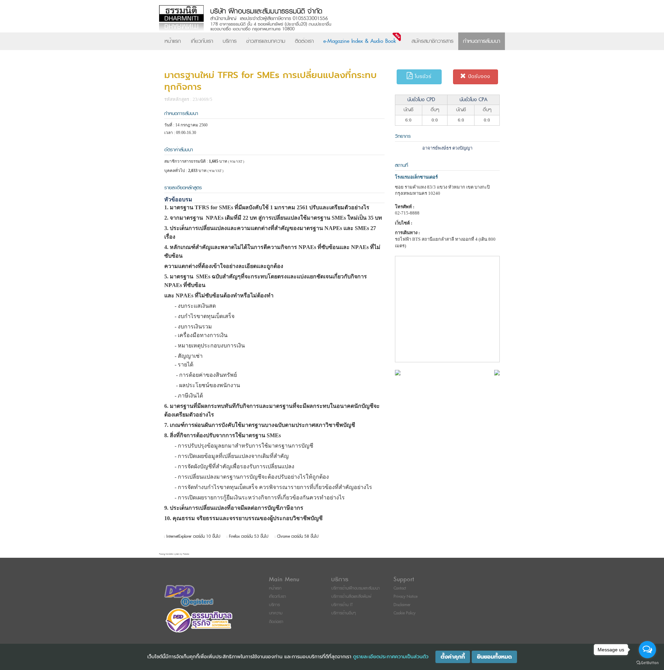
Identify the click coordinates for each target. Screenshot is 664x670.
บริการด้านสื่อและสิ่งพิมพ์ (351, 596)
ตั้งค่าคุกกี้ (453, 657)
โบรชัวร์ (422, 76)
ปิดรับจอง (478, 76)
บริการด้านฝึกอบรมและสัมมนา (355, 588)
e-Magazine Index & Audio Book (359, 41)
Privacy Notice (405, 596)
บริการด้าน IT (342, 605)
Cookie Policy (404, 613)
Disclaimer (402, 605)
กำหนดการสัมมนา (481, 41)
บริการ (230, 41)
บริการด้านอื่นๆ (343, 613)
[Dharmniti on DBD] (188, 595)
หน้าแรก (173, 41)
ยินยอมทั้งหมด (494, 657)
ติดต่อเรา (304, 41)
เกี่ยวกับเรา (202, 41)
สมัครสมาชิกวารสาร (432, 41)
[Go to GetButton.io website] (647, 663)
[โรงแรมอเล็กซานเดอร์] (397, 372)
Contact (400, 588)
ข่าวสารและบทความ (265, 41)
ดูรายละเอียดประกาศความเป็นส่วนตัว (390, 656)
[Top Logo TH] (317, 18)
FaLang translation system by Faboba (174, 554)
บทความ (276, 613)
